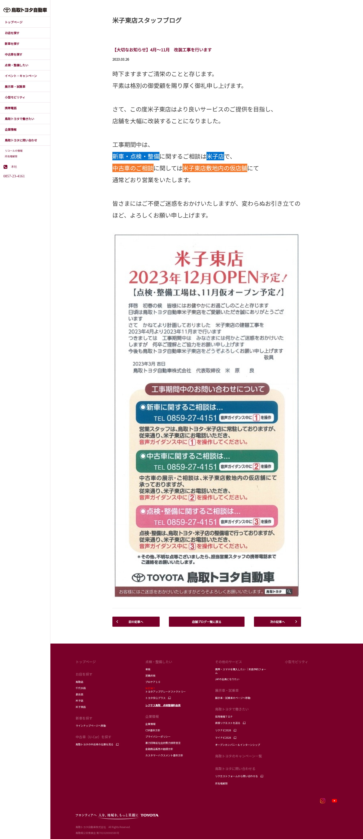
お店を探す (84, 674)
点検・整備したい (158, 661)
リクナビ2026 (223, 730)
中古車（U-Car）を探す (93, 736)
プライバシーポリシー (158, 736)
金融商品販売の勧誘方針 (159, 749)
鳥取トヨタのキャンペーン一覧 (238, 755)
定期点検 (150, 675)
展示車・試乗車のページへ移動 (232, 698)
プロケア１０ (152, 682)
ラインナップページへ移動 (91, 725)
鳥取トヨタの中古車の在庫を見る (94, 744)
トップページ (86, 661)
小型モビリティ (296, 661)
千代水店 (81, 688)
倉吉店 (79, 694)
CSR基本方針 (152, 730)
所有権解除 (11, 156)
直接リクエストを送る (227, 723)
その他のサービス (228, 661)
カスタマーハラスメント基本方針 (164, 755)
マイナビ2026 (223, 737)
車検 (147, 669)
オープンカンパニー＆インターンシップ (237, 744)
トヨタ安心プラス (155, 698)
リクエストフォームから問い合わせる (236, 776)
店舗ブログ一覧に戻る (206, 622)
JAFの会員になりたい (227, 679)
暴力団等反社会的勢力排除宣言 (163, 743)
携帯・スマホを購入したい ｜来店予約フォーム (240, 670)
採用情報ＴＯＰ (224, 716)
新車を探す (84, 718)
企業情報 (150, 724)
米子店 (79, 700)
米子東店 (81, 707)
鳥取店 (79, 682)
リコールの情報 (13, 150)
